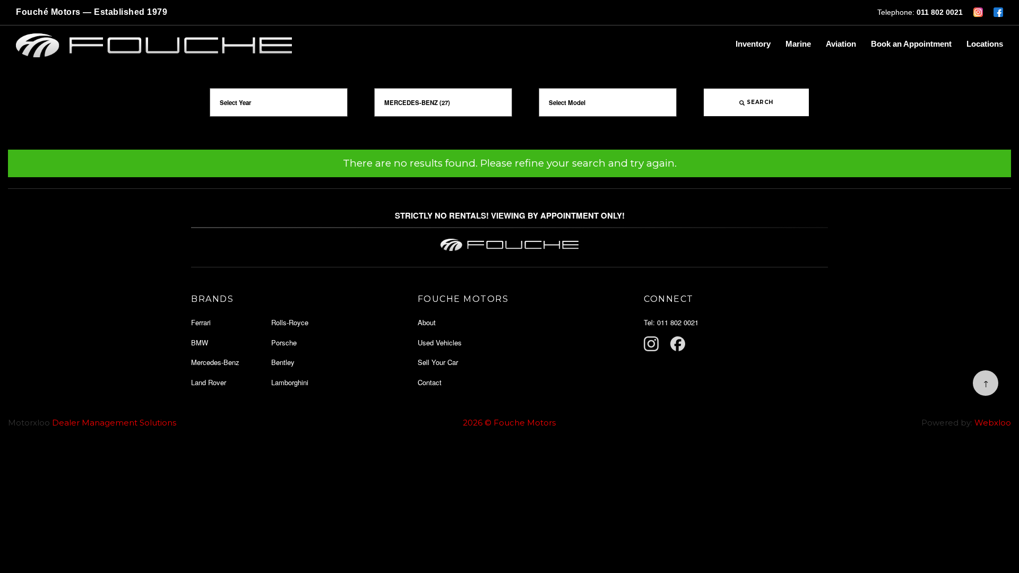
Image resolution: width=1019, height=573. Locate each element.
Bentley (283, 362)
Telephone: (920, 12)
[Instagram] (651, 343)
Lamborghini (289, 382)
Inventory (753, 43)
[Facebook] (677, 343)
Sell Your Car (438, 362)
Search (759, 102)
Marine (798, 43)
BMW (199, 342)
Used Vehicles (440, 342)
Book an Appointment (911, 43)
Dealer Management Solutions (114, 423)
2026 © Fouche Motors (509, 423)
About (427, 322)
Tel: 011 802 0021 (671, 322)
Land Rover (208, 382)
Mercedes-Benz (215, 362)
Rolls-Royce (289, 322)
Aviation (841, 43)
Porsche (284, 342)
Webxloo (992, 423)
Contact (430, 382)
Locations (984, 43)
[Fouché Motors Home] (368, 45)
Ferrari (201, 322)
